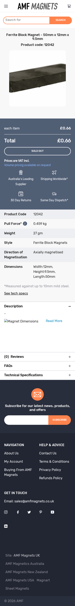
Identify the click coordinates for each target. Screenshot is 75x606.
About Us (11, 453)
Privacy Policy (50, 470)
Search (61, 20)
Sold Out (37, 151)
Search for (13, 20)
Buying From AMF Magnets (18, 472)
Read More (54, 321)
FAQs (8, 366)
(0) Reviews (14, 357)
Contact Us (47, 453)
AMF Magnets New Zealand (26, 572)
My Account (13, 461)
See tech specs (16, 293)
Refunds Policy (50, 478)
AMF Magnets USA (19, 580)
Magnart (43, 580)
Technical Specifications (23, 375)
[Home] (38, 6)
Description (13, 306)
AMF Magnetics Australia (24, 564)
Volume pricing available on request (27, 165)
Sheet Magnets (17, 588)
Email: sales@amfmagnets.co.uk (29, 501)
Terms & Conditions (54, 461)
